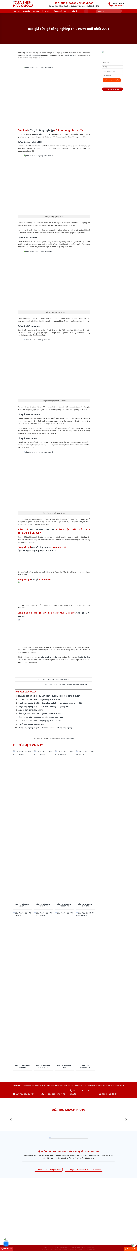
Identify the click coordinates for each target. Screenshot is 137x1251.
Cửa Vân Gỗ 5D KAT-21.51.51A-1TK (43, 1066)
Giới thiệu (26, 11)
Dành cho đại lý (109, 1093)
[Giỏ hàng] (86, 11)
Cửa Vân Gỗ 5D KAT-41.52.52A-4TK (22, 905)
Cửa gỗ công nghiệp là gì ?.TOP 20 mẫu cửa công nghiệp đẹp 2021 (43, 706)
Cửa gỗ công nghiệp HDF (30, 142)
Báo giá (46, 11)
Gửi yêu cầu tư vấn (24, 1093)
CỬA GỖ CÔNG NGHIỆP (67, 738)
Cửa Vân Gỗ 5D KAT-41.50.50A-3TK (64, 905)
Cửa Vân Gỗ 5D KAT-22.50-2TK (22, 1066)
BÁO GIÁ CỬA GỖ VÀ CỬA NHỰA (30, 710)
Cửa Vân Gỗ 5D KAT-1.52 (64, 1066)
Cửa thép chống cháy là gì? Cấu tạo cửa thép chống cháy (66, 684)
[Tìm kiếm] (121, 11)
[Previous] (11, 1119)
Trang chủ (16, 11)
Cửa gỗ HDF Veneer (28, 237)
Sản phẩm (36, 11)
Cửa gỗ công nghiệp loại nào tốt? (30, 724)
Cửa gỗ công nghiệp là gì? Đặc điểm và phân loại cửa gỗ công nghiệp (44, 728)
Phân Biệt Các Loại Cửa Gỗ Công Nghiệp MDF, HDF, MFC (39, 699)
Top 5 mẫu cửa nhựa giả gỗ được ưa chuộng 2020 (54, 679)
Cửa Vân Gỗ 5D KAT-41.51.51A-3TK (43, 905)
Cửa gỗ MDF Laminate (29, 326)
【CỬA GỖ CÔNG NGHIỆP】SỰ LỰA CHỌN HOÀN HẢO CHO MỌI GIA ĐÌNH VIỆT (48, 696)
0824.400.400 (7, 1249)
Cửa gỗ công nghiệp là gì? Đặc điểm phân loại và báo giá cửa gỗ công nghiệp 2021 (50, 703)
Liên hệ (74, 11)
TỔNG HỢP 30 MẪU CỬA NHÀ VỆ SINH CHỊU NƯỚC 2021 (39, 714)
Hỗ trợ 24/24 (130, 1249)
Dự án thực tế (56, 11)
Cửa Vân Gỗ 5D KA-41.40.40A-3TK (85, 1066)
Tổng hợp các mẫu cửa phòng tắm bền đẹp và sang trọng (40, 717)
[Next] (126, 1119)
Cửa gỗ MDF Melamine (29, 414)
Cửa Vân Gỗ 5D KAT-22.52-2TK (85, 905)
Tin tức (66, 11)
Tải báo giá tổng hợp (54, 1093)
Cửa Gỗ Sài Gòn (70, 55)
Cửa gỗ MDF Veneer (28, 438)
